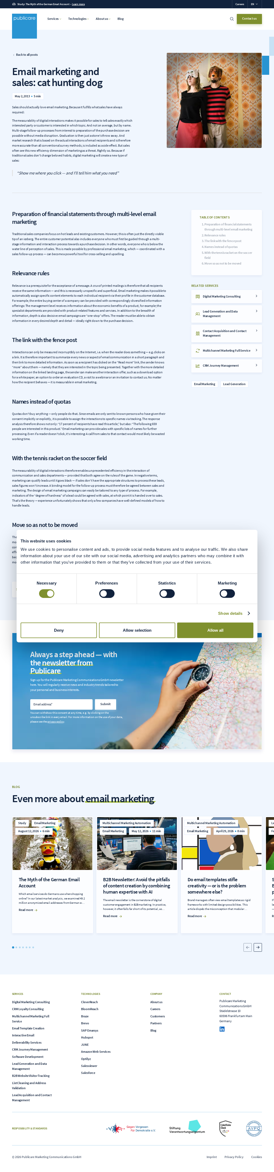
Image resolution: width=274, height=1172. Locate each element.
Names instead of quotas (220, 247)
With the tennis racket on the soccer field (228, 255)
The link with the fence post (222, 241)
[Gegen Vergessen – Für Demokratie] (131, 1128)
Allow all (215, 630)
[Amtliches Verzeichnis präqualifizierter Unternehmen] (254, 1128)
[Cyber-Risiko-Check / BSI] (226, 1128)
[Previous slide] (247, 947)
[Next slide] (258, 947)
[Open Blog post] (52, 874)
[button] (255, 4)
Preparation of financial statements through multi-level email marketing (228, 226)
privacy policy (55, 721)
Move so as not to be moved (222, 263)
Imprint (211, 1157)
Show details (230, 613)
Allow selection (137, 630)
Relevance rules (214, 235)
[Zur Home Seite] (24, 26)
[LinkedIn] (221, 1029)
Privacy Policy (233, 1157)
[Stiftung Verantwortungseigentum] (187, 1128)
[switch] (107, 593)
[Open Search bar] (232, 19)
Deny (59, 630)
